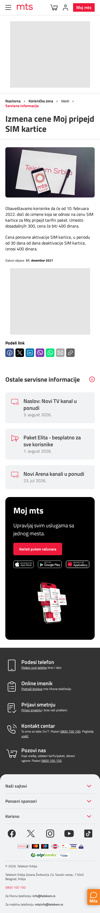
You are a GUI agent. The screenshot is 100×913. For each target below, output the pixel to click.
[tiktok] (88, 833)
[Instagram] (50, 833)
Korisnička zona (41, 101)
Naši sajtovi (16, 786)
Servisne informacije (22, 105)
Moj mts (83, 7)
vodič (24, 736)
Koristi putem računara (37, 549)
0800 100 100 (70, 731)
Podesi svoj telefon (34, 667)
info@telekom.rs (44, 895)
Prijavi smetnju (31, 710)
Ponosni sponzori (21, 801)
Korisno (12, 816)
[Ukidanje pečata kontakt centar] (23, 846)
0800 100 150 (51, 760)
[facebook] (11, 833)
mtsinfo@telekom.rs (49, 904)
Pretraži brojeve (31, 688)
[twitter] (31, 833)
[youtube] (69, 833)
